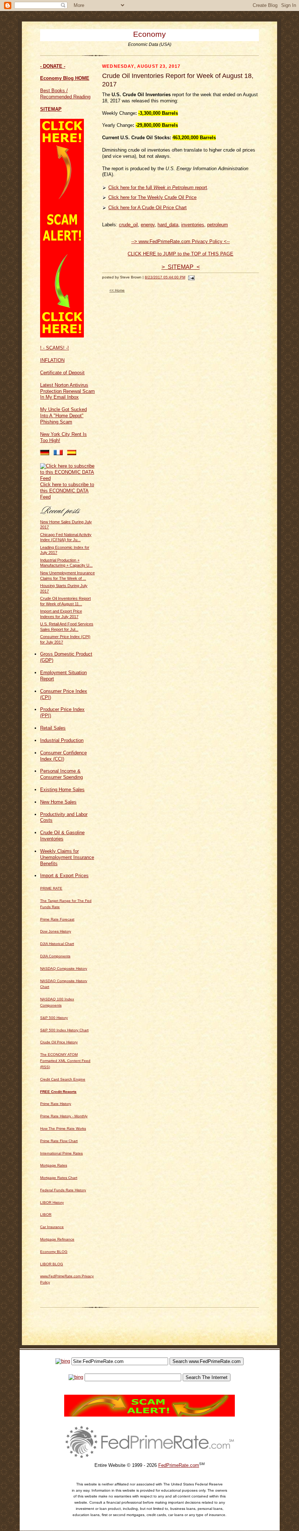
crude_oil (128, 224)
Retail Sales (53, 728)
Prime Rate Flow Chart (59, 1141)
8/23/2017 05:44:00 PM (165, 277)
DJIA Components (55, 956)
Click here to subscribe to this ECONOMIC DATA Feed (67, 491)
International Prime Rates (61, 1153)
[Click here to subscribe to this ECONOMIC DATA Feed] (67, 478)
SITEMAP (51, 109)
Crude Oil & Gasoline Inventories (62, 835)
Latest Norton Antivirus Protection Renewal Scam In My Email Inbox (67, 391)
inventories (192, 224)
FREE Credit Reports (58, 1092)
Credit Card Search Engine (62, 1079)
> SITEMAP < (181, 267)
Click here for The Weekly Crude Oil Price (152, 197)
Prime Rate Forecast (57, 919)
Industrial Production (62, 740)
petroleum (217, 224)
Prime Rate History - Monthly (64, 1116)
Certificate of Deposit (62, 372)
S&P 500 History (54, 1018)
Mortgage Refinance (57, 1239)
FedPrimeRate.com (178, 1465)
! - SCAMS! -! (54, 348)
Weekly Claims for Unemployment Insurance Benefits (67, 857)
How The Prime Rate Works (63, 1128)
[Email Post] (190, 277)
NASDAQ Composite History (63, 968)
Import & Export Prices (64, 875)
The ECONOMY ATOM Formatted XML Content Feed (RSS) (65, 1060)
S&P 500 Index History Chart (64, 1030)
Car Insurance (52, 1227)
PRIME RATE (51, 888)
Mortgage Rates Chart (58, 1178)
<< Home (117, 290)
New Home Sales (58, 802)
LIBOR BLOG (51, 1264)
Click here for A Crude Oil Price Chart (147, 207)
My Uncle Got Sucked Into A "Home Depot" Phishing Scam (63, 416)
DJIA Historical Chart (57, 944)
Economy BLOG (53, 1252)
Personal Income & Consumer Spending (61, 774)
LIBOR (45, 1214)
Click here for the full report (157, 187)
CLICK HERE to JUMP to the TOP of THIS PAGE (180, 254)
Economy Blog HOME (64, 78)
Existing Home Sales (62, 789)
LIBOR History (52, 1202)
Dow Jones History (55, 931)
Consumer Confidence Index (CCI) (63, 756)
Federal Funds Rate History (63, 1190)
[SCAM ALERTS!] (62, 336)
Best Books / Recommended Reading (65, 93)
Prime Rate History (55, 1104)
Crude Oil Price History (59, 1042)
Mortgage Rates (53, 1165)
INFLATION (52, 360)
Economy (149, 34)
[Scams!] (149, 1415)
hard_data (168, 224)
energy (148, 224)
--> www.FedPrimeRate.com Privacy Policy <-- (180, 241)
